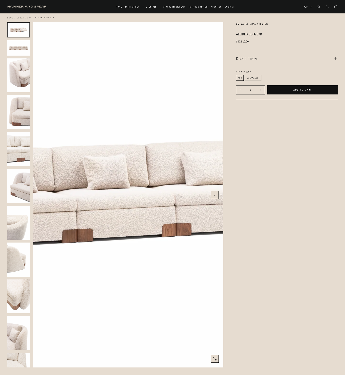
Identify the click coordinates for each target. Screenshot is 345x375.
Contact (229, 7)
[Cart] (336, 7)
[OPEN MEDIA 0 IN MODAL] (214, 358)
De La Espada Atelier (252, 23)
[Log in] (327, 7)
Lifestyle (151, 7)
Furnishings (132, 7)
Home (119, 7)
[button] (307, 7)
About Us (216, 7)
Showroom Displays (174, 7)
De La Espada (24, 17)
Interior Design (198, 7)
